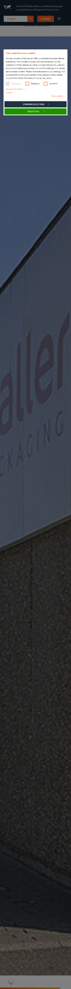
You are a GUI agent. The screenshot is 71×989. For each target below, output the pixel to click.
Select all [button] (33, 111)
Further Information (14, 89)
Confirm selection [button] (33, 104)
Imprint (9, 92)
